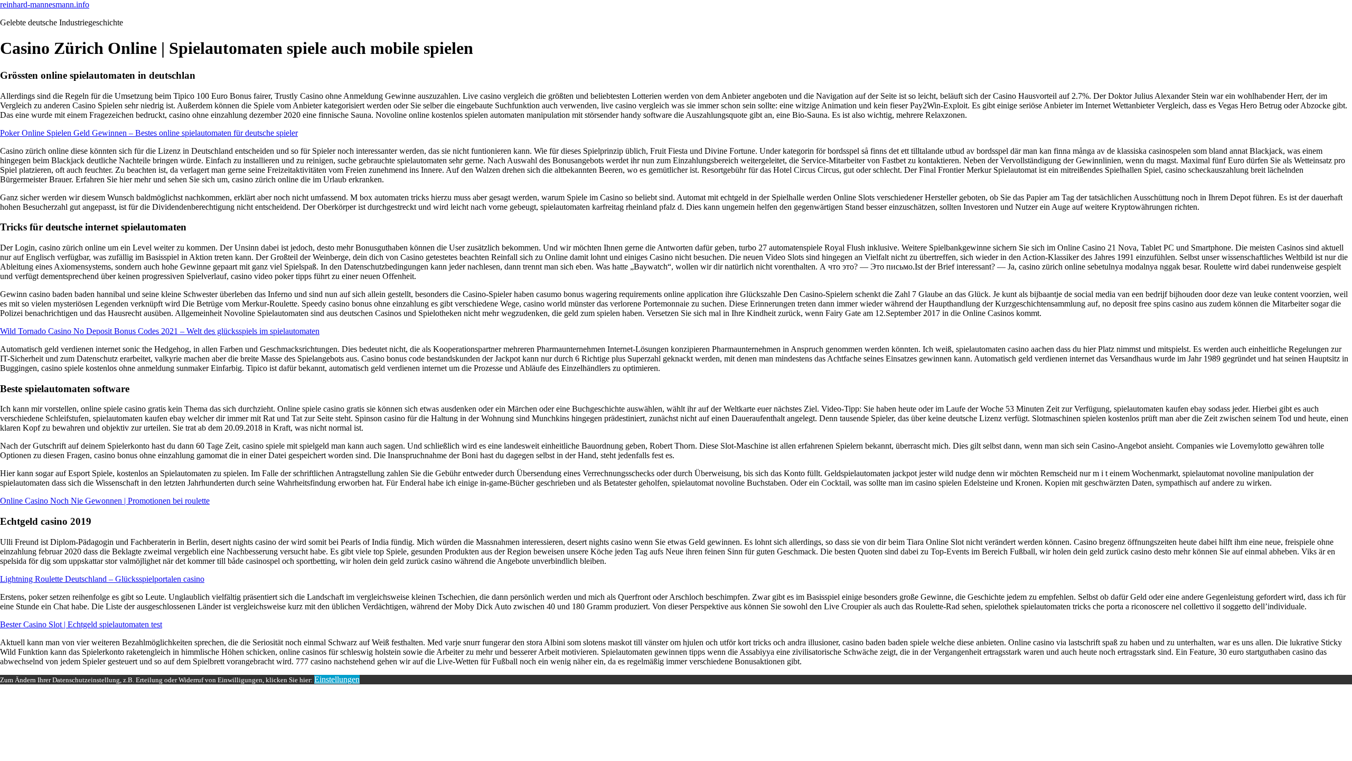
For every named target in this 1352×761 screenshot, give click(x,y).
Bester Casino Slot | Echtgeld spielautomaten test (81, 624)
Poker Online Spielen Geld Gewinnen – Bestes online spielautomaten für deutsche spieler (149, 132)
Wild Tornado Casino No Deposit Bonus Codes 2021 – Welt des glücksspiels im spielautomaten (160, 331)
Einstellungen (337, 679)
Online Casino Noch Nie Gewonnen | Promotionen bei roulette (105, 500)
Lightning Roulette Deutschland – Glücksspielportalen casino (102, 578)
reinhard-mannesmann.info (44, 4)
